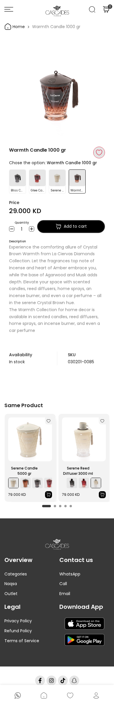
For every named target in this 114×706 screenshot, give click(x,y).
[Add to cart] (48, 494)
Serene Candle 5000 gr (24, 471)
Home (18, 27)
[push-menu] (8, 9)
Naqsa (10, 584)
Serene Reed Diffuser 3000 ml (78, 471)
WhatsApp (69, 574)
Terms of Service (21, 641)
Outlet (11, 594)
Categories (15, 574)
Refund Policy (18, 631)
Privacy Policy (18, 621)
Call (63, 584)
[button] (99, 152)
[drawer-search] (92, 9)
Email (64, 594)
